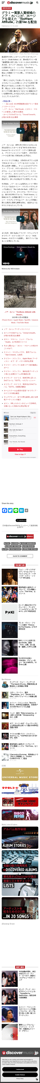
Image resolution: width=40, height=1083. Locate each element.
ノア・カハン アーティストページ (17, 329)
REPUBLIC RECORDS (30, 549)
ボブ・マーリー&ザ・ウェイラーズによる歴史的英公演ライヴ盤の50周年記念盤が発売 (24, 725)
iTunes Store (7, 320)
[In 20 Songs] (20, 919)
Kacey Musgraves (28, 543)
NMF (5, 549)
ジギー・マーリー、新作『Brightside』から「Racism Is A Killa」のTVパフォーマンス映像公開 (23, 694)
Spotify (27, 320)
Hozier (15, 543)
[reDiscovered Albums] (20, 872)
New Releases (29, 546)
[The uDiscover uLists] (20, 895)
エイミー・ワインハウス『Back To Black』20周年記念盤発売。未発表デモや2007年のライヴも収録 (24, 704)
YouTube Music (23, 322)
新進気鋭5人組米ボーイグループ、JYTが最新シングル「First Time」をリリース (24, 746)
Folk (7, 543)
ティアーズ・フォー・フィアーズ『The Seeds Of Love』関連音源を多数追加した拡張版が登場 (23, 683)
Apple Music (18, 320)
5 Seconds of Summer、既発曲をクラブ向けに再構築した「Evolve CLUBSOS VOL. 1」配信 (24, 756)
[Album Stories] (20, 848)
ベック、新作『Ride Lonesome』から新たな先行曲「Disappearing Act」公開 (23, 715)
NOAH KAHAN (15, 549)
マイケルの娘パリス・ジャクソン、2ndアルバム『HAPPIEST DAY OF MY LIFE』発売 (23, 735)
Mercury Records (13, 546)
